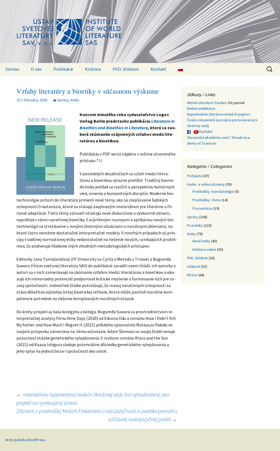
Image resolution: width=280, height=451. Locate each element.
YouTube (205, 131)
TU (99, 160)
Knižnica (93, 69)
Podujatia (194, 175)
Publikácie (63, 69)
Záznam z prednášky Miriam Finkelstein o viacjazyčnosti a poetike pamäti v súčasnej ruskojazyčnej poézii (96, 415)
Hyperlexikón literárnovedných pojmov (218, 114)
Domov (12, 69)
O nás (36, 69)
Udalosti (193, 266)
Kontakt (158, 69)
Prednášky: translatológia (213, 191)
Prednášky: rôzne (206, 199)
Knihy (75, 99)
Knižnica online (204, 249)
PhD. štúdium (126, 69)
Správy (63, 99)
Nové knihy (201, 241)
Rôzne (192, 274)
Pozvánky (195, 225)
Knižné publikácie (201, 108)
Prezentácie (202, 208)
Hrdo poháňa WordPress (25, 439)
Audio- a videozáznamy (206, 184)
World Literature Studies (207, 102)
